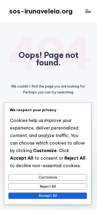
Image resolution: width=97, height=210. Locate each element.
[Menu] (88, 11)
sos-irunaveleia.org (40, 11)
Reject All (48, 186)
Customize (48, 177)
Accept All (48, 195)
